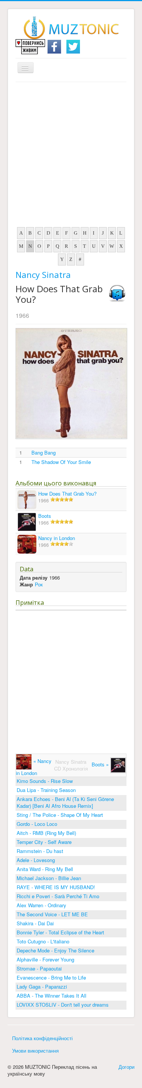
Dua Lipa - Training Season (46, 789)
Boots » (101, 764)
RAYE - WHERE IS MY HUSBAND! (56, 887)
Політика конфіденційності (42, 1038)
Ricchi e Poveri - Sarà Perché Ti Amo (58, 896)
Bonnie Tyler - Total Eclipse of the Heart (60, 932)
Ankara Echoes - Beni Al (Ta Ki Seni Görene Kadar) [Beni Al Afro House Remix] (65, 802)
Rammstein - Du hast (40, 851)
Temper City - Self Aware (44, 841)
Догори (126, 1066)
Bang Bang (43, 452)
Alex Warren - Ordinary (41, 905)
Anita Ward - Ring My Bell (45, 869)
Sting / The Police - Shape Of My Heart (60, 814)
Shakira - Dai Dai (35, 923)
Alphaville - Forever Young (45, 959)
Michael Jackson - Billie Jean (49, 878)
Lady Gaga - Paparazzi (42, 986)
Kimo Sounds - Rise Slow (45, 780)
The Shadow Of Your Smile (61, 462)
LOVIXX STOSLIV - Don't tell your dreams (63, 1004)
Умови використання (35, 1050)
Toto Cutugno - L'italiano (43, 941)
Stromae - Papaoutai (39, 968)
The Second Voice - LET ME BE (52, 914)
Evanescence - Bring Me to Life (51, 977)
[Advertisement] (71, 156)
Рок (39, 584)
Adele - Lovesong (36, 860)
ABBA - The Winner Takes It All (51, 995)
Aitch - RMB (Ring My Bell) (46, 832)
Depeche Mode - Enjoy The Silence (55, 950)
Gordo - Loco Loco (37, 823)
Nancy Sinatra (43, 274)
